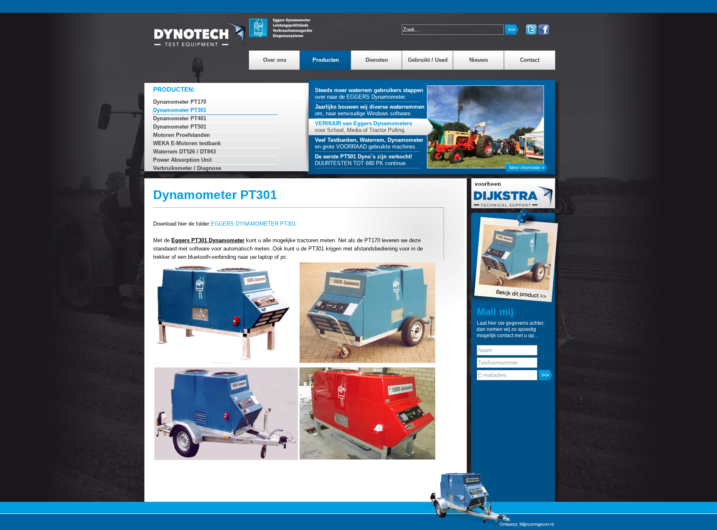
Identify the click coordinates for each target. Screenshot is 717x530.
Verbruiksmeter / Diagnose (187, 168)
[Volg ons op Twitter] (531, 29)
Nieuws (478, 60)
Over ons (274, 60)
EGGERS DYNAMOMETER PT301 (253, 224)
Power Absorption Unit (182, 160)
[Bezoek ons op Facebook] (544, 29)
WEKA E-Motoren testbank (187, 143)
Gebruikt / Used (428, 60)
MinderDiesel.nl (200, 30)
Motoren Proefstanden (181, 135)
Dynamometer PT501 (179, 127)
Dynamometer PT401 (179, 118)
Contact (529, 60)
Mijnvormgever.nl (536, 524)
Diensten (377, 60)
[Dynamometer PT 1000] (501, 256)
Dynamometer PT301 (179, 110)
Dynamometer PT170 (179, 102)
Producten (325, 60)
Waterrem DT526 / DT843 (184, 151)
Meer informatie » (526, 167)
